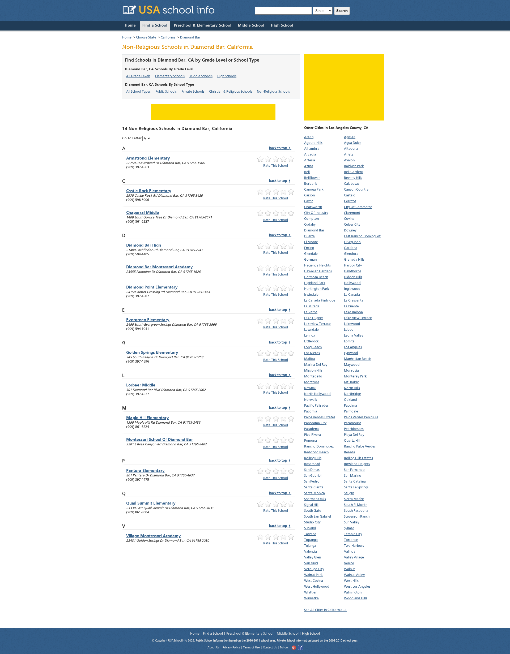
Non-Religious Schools (273, 91)
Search (342, 11)
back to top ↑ (280, 148)
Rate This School (275, 165)
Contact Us (270, 648)
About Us (213, 648)
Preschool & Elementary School (202, 25)
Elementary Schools (170, 76)
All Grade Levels (138, 76)
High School (282, 25)
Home (130, 25)
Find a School (154, 25)
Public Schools (166, 91)
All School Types (138, 91)
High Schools (226, 76)
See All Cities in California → (325, 610)
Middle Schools (200, 76)
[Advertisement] (344, 87)
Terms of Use (251, 648)
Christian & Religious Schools (230, 91)
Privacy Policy (231, 648)
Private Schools (192, 91)
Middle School (251, 25)
